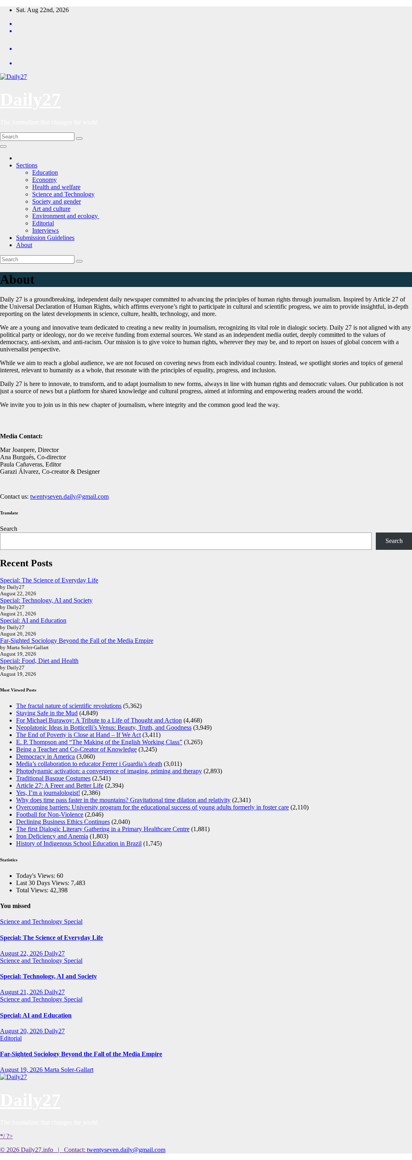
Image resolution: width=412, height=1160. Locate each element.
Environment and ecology (65, 216)
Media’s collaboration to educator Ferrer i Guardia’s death (89, 763)
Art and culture (51, 208)
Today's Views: (36, 875)
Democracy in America (45, 756)
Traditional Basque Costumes (53, 778)
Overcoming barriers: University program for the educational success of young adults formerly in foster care (152, 807)
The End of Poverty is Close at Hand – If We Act (78, 734)
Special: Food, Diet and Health (39, 660)
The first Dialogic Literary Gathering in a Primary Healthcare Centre (103, 829)
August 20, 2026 (22, 1031)
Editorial (43, 223)
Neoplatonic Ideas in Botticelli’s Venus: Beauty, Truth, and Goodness (104, 727)
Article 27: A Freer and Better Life (59, 785)
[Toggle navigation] (3, 146)
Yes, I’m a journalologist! (48, 792)
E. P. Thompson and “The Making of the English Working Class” (99, 742)
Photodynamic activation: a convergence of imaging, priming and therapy (109, 771)
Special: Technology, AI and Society (46, 600)
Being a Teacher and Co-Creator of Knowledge (76, 749)
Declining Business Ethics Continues (63, 821)
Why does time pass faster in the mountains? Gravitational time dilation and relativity (123, 800)
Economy (44, 179)
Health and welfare (56, 187)
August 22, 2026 (22, 953)
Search (8, 528)
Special (73, 921)
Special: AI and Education (33, 620)
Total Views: (33, 890)
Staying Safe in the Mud (47, 713)
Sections (26, 165)
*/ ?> (6, 1136)
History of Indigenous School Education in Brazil (79, 843)
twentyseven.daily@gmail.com (69, 496)
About (24, 244)
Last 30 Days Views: (43, 882)
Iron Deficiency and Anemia (52, 836)
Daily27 (30, 99)
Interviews (45, 230)
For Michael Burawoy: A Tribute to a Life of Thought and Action (99, 720)
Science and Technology (63, 194)
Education (45, 172)
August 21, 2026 (22, 992)
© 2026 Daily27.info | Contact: (43, 1149)
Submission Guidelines (45, 237)
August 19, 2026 (22, 1069)
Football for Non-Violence (49, 814)
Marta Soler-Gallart (68, 1069)
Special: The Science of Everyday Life (49, 580)
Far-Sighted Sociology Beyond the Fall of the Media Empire (76, 640)
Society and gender (56, 201)
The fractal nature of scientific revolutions (69, 705)
